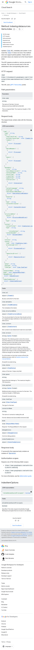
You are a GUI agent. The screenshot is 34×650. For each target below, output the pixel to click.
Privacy (9, 642)
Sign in (30, 2)
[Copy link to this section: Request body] (14, 116)
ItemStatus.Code (21, 243)
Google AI (4, 632)
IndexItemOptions (15, 281)
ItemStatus (11, 368)
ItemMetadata (12, 305)
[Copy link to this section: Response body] (15, 448)
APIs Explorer (5, 594)
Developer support (6, 576)
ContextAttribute (19, 207)
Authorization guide (25, 476)
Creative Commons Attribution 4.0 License (21, 532)
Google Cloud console (7, 591)
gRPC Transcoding (16, 85)
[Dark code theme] (31, 130)
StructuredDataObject (20, 217)
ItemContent (12, 326)
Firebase (3, 626)
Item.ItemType (22, 267)
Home (2, 13)
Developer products (6, 570)
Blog (2, 602)
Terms (3, 642)
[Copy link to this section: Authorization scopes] (20, 458)
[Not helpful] (14, 18)
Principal (17, 143)
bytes (9, 336)
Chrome (3, 624)
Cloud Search (6, 7)
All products (4, 635)
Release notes (5, 573)
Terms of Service (6, 578)
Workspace (19, 2)
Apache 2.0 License (27, 534)
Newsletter (4, 604)
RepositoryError (19, 257)
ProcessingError (19, 248)
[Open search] (25, 2)
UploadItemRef (17, 234)
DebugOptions (14, 276)
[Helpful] (12, 18)
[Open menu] (3, 2)
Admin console (5, 586)
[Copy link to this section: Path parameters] (17, 90)
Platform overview (6, 567)
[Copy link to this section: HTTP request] (14, 72)
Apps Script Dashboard (7, 589)
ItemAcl (10, 295)
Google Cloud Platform (7, 629)
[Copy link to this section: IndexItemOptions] (20, 483)
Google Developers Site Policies (19, 535)
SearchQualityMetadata (20, 193)
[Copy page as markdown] (19, 29)
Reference (6, 15)
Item (8, 50)
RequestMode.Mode (18, 272)
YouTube (3, 610)
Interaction (18, 183)
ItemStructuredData (14, 314)
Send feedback (8, 22)
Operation (12, 453)
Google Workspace (12, 13)
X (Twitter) (4, 607)
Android (3, 621)
